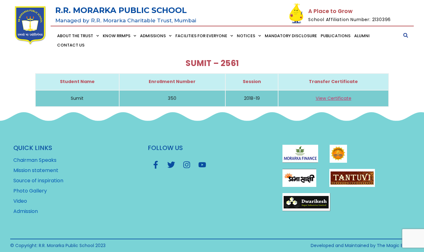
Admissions (153, 36)
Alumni (362, 36)
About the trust (75, 36)
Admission (25, 211)
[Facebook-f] (155, 165)
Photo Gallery (30, 191)
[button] (405, 35)
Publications (335, 36)
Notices (246, 36)
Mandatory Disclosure (291, 36)
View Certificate (333, 98)
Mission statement (35, 170)
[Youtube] (202, 165)
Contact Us (70, 45)
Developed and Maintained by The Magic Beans (362, 245)
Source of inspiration (38, 181)
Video (20, 201)
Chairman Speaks (34, 160)
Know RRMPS (116, 36)
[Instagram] (186, 165)
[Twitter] (171, 165)
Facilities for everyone (201, 36)
